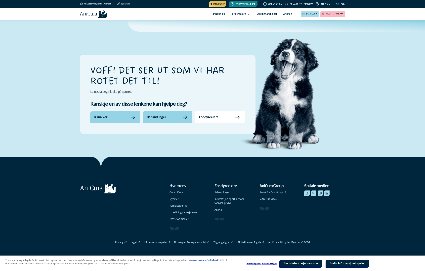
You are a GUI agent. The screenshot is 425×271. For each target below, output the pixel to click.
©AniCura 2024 (268, 199)
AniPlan (218, 209)
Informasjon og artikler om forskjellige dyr (229, 201)
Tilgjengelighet (221, 242)
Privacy (119, 242)
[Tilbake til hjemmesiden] (94, 14)
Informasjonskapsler (155, 242)
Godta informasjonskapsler (347, 263)
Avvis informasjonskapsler (301, 263)
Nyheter (174, 199)
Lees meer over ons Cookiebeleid (203, 260)
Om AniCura (176, 192)
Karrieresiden (177, 205)
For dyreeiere (238, 14)
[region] (212, 263)
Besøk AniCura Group (271, 192)
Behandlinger (221, 192)
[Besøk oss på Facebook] (307, 193)
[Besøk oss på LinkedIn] (327, 193)
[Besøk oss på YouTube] (313, 193)
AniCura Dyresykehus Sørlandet (97, 4)
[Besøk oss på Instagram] (320, 193)
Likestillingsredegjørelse (183, 212)
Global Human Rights (249, 242)
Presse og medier (179, 219)
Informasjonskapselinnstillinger (262, 264)
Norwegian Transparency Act (190, 242)
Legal (134, 242)
